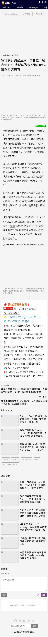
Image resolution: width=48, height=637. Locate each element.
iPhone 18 (6, 410)
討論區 (4, 568)
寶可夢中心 (26, 459)
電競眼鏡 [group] (40, 13)
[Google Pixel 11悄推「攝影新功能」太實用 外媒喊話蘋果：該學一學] (10, 420)
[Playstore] (28, 620)
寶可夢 (6, 459)
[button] (42, 2)
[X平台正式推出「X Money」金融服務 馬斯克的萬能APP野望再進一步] (10, 529)
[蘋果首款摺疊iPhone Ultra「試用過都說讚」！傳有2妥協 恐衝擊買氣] (10, 434)
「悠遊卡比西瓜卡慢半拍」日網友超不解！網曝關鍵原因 (33, 541)
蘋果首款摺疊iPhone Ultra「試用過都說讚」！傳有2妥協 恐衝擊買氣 (33, 433)
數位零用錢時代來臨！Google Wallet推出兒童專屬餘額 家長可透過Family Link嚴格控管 (33, 499)
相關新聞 (5, 476)
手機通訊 (19, 7)
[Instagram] (19, 620)
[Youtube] (39, 2)
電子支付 (15, 55)
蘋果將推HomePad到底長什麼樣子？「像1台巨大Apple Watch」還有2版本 (33, 447)
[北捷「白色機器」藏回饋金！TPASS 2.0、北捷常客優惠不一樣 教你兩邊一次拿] (10, 486)
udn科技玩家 (5, 55)
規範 (4, 595)
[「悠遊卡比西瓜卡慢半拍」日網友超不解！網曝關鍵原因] (10, 543)
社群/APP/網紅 (33, 7)
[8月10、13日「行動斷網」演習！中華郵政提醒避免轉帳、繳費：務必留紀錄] (10, 514)
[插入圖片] (38, 595)
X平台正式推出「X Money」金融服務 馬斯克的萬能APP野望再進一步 (33, 527)
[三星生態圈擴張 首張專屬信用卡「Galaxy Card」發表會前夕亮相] (10, 557)
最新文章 (7, 7)
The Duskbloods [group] (10, 13)
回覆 (43, 595)
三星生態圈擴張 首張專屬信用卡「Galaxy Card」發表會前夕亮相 (33, 555)
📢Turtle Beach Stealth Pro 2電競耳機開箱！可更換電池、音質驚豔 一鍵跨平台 (23, 338)
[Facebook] (15, 620)
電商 (37, 459)
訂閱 (34, 626)
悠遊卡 (15, 459)
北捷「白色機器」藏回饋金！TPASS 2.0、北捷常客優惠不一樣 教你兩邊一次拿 (33, 485)
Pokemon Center (10, 464)
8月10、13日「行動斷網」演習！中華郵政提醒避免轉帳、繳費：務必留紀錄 (33, 513)
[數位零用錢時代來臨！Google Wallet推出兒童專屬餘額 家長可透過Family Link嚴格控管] (10, 500)
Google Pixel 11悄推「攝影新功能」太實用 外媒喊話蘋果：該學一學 (33, 419)
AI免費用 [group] (27, 13)
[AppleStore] (32, 620)
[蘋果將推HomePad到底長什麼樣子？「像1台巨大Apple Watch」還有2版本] (10, 448)
